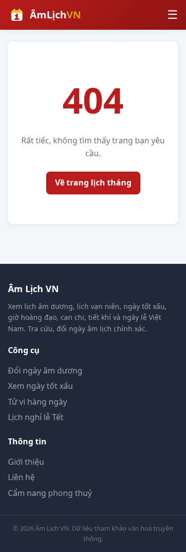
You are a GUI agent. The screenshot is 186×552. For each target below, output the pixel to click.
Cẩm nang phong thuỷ (50, 493)
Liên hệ (21, 477)
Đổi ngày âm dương (45, 370)
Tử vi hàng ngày (37, 401)
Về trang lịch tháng (93, 182)
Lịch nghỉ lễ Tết (35, 417)
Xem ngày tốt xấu (40, 385)
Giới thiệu (26, 461)
